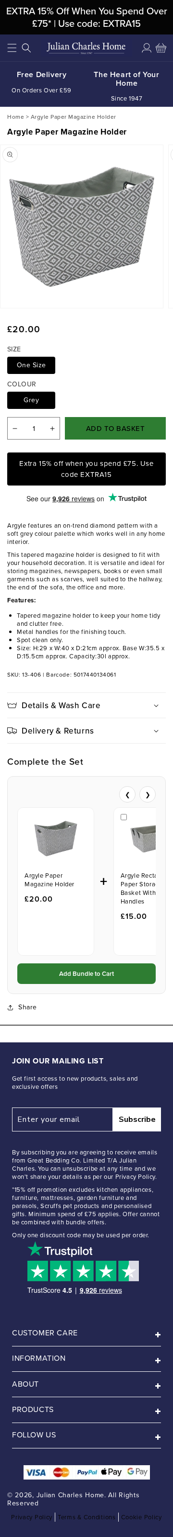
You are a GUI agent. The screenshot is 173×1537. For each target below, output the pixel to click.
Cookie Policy (141, 1517)
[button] (12, 48)
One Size (31, 365)
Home (15, 117)
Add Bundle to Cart (86, 973)
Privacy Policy (31, 1517)
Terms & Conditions (87, 1517)
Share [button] (27, 1007)
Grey (31, 400)
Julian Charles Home (70, 1495)
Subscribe (137, 1119)
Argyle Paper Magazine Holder (49, 880)
